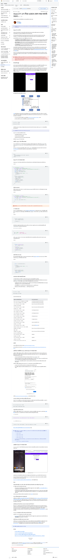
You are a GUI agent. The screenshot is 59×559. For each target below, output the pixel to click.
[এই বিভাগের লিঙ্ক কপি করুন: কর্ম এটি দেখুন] (20, 62)
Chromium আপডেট (29, 550)
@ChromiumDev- (15, 523)
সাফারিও (16, 50)
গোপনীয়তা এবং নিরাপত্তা (26, 5)
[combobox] (41, 1)
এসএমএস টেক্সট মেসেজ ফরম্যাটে (24, 498)
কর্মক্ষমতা (2, 5)
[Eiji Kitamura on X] (17, 23)
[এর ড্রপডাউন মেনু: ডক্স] (14, 0)
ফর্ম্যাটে (32, 494)
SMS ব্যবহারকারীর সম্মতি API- (43, 488)
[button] (5, 39)
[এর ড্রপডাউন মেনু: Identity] (18, 5)
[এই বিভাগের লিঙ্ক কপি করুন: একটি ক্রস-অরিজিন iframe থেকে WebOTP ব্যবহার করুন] (37, 350)
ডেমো (14, 113)
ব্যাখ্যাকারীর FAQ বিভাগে (19, 526)
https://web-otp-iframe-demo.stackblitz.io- (21, 396)
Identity (5, 3)
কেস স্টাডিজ (28, 551)
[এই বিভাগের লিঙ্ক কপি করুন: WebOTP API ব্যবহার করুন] (25, 160)
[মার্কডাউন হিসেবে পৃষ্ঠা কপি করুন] (21, 16)
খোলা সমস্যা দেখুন (14, 551)
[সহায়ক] (45, 11)
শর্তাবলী (13, 557)
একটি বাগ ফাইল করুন (14, 550)
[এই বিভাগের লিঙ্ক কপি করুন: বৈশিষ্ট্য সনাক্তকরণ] (20, 187)
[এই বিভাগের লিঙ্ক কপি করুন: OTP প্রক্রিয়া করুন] (20, 208)
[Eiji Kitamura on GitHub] (18, 23)
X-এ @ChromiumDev (46, 550)
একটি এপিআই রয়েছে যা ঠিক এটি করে (39, 49)
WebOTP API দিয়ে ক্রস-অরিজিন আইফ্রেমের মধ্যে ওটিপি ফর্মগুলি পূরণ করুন (25, 534)
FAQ (27, 130)
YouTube (44, 551)
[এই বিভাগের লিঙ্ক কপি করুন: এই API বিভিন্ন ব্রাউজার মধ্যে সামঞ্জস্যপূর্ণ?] (28, 496)
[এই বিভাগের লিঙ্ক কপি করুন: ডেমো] (16, 343)
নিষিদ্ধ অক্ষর (36, 325)
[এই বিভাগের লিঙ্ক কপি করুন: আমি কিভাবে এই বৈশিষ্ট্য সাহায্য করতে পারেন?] (30, 519)
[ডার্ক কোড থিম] (45, 121)
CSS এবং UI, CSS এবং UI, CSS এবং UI (9, 5)
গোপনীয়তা (15, 557)
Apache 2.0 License (42, 542)
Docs (2, 3)
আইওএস (46, 49)
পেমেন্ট (21, 5)
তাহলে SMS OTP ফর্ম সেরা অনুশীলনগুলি (42, 26)
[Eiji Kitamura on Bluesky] (20, 23)
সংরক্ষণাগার (28, 552)
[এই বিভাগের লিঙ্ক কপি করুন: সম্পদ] (16, 529)
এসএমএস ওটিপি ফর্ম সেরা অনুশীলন (20, 531)
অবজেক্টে (36, 256)
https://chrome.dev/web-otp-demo (29, 345)
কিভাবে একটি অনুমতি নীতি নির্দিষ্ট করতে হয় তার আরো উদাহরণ (21, 427)
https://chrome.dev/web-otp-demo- (33, 117)
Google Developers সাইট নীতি (21, 543)
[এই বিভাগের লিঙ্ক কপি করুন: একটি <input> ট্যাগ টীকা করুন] (27, 141)
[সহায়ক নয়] (47, 11)
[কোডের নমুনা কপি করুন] (47, 121)
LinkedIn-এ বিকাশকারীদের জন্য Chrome (48, 552)
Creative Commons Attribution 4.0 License (27, 542)
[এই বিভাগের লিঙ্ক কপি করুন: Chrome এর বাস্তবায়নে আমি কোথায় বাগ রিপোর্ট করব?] (32, 512)
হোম (13, 11)
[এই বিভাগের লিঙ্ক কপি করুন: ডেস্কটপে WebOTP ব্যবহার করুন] (27, 444)
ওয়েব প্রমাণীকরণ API (43, 509)
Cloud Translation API (24, 8)
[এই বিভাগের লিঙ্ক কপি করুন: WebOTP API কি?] (21, 30)
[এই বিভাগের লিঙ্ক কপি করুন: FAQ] (16, 482)
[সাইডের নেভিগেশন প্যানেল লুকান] (9, 557)
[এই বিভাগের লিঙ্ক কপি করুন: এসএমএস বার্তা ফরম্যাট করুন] (26, 276)
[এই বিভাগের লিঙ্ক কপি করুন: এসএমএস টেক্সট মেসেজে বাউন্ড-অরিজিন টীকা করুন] (31, 398)
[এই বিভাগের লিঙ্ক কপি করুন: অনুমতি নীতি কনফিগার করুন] (24, 409)
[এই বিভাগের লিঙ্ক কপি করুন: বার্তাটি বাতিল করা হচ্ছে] (22, 254)
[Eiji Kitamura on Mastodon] (19, 23)
